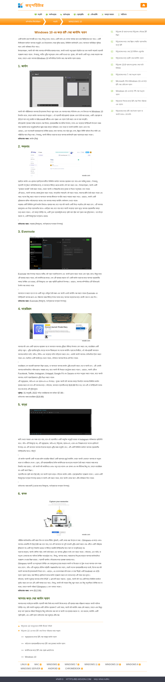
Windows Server (30, 668)
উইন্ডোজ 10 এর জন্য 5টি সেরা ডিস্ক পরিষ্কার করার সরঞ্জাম (40, 631)
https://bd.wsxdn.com (78, 679)
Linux (24, 664)
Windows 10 (75, 21)
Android (53, 668)
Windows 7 (71, 664)
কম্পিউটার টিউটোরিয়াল (33, 21)
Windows (52, 664)
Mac (36, 664)
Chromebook (72, 668)
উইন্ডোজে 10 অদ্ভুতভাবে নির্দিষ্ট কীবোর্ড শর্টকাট (36, 626)
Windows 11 (91, 664)
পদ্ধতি (55, 21)
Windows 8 (132, 664)
